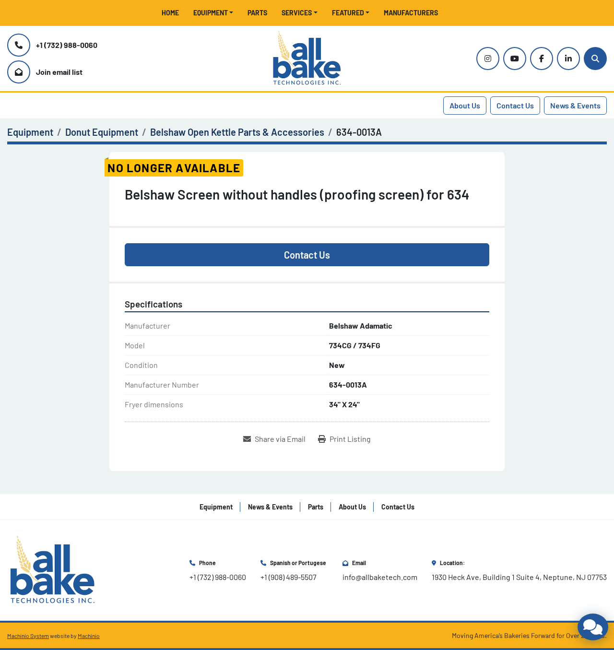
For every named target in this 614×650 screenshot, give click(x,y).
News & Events (575, 105)
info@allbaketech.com (379, 576)
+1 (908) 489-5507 (288, 576)
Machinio (89, 635)
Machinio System (28, 635)
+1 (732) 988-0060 (66, 44)
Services (297, 13)
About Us (464, 105)
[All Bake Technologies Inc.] (52, 569)
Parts (257, 13)
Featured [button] (348, 13)
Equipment (210, 13)
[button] (213, 13)
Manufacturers (411, 13)
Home (170, 13)
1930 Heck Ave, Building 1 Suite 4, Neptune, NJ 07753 (519, 576)
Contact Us (515, 105)
